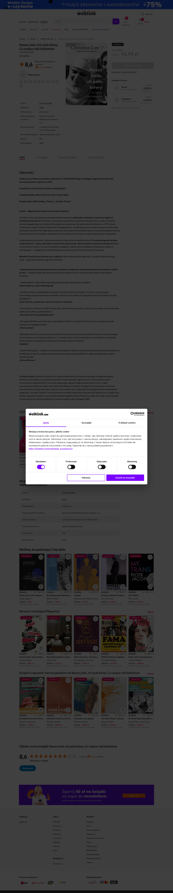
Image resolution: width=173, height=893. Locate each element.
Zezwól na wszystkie (125, 478)
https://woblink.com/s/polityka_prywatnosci (51, 449)
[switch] (71, 467)
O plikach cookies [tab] (127, 423)
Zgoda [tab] (46, 423)
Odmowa (86, 478)
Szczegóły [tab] (87, 423)
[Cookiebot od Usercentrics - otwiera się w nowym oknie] (132, 414)
